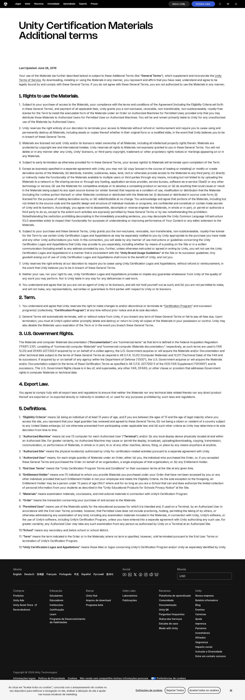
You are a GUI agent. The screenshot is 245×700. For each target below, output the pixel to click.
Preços (94, 4)
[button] (179, 4)
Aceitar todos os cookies (204, 690)
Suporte (83, 4)
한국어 (109, 574)
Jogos (18, 4)
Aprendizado (69, 4)
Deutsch (29, 574)
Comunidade (53, 4)
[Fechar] (231, 690)
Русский (99, 574)
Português (65, 574)
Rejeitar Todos (175, 690)
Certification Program (178, 306)
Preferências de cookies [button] (171, 678)
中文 (76, 574)
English (17, 574)
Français (51, 574)
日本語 (40, 574)
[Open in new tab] (35, 605)
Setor (27, 4)
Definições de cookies (149, 690)
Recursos (39, 4)
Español (86, 574)
